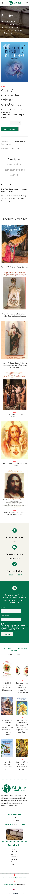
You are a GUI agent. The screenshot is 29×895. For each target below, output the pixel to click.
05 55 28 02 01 (9, 575)
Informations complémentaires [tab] (14, 167)
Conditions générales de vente (14, 879)
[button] (25, 44)
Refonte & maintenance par (10, 884)
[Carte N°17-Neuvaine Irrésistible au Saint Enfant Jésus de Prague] (14, 291)
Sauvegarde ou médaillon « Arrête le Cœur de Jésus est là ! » (22, 687)
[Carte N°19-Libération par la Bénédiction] (14, 391)
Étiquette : (4, 148)
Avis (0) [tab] (14, 175)
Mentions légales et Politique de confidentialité (14, 877)
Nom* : (3, 607)
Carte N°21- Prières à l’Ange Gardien (14, 267)
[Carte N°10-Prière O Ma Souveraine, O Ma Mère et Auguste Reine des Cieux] (22, 706)
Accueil (3, 22)
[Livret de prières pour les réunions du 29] (7, 748)
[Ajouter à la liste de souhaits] (20, 129)
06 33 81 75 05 (20, 575)
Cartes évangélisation (11, 27)
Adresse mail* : (5, 616)
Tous (10, 654)
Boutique (12, 22)
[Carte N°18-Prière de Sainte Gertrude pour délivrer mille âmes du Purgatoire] (7, 706)
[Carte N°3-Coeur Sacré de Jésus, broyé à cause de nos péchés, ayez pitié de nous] (14, 340)
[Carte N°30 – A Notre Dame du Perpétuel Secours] (22, 748)
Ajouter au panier (9, 129)
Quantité (4, 123)
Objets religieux (9, 24)
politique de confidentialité (10, 627)
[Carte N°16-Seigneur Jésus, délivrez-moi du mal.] (14, 489)
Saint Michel (15, 148)
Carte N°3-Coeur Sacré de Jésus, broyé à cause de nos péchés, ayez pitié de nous (14, 365)
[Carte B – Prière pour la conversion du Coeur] (14, 440)
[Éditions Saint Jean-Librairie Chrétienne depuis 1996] (15, 3)
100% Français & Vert (23, 893)
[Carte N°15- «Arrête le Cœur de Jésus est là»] (7, 669)
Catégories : (4, 141)
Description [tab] (14, 159)
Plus (18, 654)
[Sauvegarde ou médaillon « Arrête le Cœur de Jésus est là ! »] (22, 669)
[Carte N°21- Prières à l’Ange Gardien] (14, 244)
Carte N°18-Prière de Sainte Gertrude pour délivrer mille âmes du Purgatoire (7, 727)
